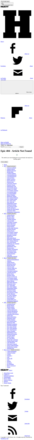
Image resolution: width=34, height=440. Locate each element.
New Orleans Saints (12, 199)
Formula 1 (9, 355)
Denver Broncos (11, 180)
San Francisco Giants (12, 292)
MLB (5, 258)
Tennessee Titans (11, 210)
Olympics (9, 362)
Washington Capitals (12, 347)
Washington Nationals (12, 301)
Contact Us (6, 374)
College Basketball (11, 351)
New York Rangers (12, 329)
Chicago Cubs (10, 266)
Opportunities (7, 377)
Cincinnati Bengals (11, 175)
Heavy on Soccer (11, 365)
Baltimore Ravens (11, 170)
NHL (5, 302)
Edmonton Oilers (11, 318)
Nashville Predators (12, 325)
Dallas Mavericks (11, 223)
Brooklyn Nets (10, 218)
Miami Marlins (10, 281)
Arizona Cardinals (11, 167)
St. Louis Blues (11, 338)
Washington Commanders (13, 212)
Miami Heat (10, 236)
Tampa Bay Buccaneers (13, 209)
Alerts (2, 145)
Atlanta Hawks (10, 215)
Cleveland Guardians (12, 271)
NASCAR (9, 358)
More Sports (7, 349)
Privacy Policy (7, 378)
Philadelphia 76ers (11, 246)
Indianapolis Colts (11, 186)
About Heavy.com (8, 373)
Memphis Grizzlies (11, 235)
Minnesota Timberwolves (13, 239)
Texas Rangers (10, 298)
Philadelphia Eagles (12, 203)
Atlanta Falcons (11, 169)
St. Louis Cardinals (12, 295)
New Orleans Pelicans (12, 240)
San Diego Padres (11, 291)
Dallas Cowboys (11, 179)
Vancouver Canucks (12, 344)
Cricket (9, 354)
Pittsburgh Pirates (11, 289)
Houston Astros (11, 275)
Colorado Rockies (11, 272)
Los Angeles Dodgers (12, 279)
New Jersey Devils (11, 327)
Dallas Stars (10, 315)
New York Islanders (12, 328)
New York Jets (10, 202)
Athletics (9, 261)
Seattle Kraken (10, 337)
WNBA (9, 361)
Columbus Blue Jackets (13, 314)
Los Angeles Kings (12, 321)
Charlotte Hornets (11, 219)
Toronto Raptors (11, 253)
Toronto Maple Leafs (12, 341)
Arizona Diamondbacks (13, 259)
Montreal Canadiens (12, 324)
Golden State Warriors (12, 228)
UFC (8, 360)
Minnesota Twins (11, 284)
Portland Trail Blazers (12, 249)
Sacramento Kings (11, 250)
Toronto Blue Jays (11, 299)
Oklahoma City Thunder (13, 243)
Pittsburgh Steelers (11, 205)
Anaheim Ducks (11, 304)
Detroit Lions (10, 182)
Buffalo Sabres (10, 307)
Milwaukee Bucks (11, 238)
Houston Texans (11, 185)
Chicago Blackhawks (12, 311)
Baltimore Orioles (11, 264)
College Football (11, 353)
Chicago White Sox (12, 268)
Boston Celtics (10, 216)
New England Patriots (12, 197)
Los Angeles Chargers (12, 190)
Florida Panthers (11, 319)
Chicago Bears (10, 177)
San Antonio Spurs (11, 252)
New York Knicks (11, 242)
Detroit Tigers (10, 274)
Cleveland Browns (11, 176)
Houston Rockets (11, 229)
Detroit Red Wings (11, 317)
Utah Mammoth (11, 342)
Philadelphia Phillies (12, 288)
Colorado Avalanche (12, 312)
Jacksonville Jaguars (12, 187)
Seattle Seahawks (11, 207)
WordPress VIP (4, 438)
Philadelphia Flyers (12, 332)
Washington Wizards (12, 256)
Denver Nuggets (11, 225)
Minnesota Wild (11, 322)
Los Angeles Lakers (12, 233)
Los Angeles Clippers (12, 232)
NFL (5, 166)
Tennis (8, 367)
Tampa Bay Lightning (12, 339)
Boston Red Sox (11, 265)
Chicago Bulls (10, 221)
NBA (5, 213)
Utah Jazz (9, 255)
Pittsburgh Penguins (12, 334)
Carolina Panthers (11, 173)
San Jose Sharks (11, 335)
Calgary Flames (11, 308)
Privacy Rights (7, 383)
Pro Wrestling (10, 364)
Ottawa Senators (11, 331)
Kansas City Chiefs (12, 189)
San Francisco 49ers (12, 206)
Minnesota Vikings (11, 196)
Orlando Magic (11, 245)
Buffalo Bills (10, 172)
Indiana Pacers (10, 230)
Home (5, 164)
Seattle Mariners (11, 294)
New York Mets (11, 285)
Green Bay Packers (12, 183)
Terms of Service (8, 380)
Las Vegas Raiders (11, 193)
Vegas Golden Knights (12, 345)
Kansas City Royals (12, 276)
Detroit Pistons (10, 226)
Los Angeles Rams (11, 192)
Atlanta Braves (10, 262)
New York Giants (11, 200)
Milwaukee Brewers (12, 282)
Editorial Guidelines (9, 375)
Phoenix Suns (10, 248)
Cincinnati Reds (11, 269)
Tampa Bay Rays (11, 296)
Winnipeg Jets (10, 348)
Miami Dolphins (11, 195)
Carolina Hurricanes (12, 309)
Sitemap (6, 381)
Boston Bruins (10, 305)
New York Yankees (12, 286)
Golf (8, 357)
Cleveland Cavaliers (12, 222)
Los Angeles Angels (12, 278)
